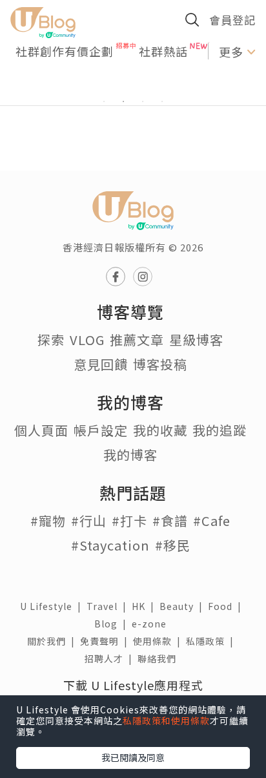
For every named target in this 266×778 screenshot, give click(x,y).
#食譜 (170, 520)
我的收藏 (160, 430)
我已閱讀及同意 (133, 757)
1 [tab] (103, 101)
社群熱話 (163, 51)
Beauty (183, 606)
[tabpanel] (133, 86)
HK (145, 606)
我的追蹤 (219, 430)
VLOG (87, 339)
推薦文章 (137, 339)
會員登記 (232, 20)
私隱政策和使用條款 (166, 720)
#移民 (172, 545)
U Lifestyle (53, 606)
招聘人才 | (111, 658)
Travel (109, 606)
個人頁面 (41, 430)
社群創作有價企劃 (64, 51)
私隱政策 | (212, 641)
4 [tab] (162, 101)
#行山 (89, 520)
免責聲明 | (106, 641)
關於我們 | (53, 641)
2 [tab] (123, 101)
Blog (113, 623)
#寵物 (48, 520)
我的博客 (130, 454)
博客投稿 (160, 364)
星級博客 (196, 339)
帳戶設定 (101, 430)
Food (227, 606)
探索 (51, 339)
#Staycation (110, 545)
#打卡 (129, 520)
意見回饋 (101, 364)
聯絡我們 (159, 658)
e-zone (152, 623)
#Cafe (211, 520)
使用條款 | (159, 641)
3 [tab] (142, 101)
